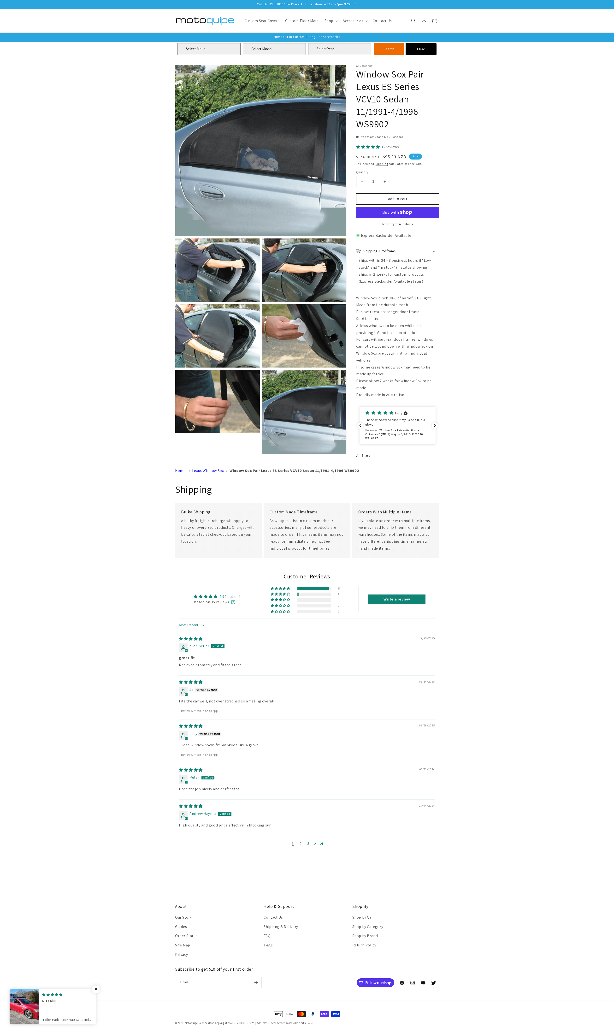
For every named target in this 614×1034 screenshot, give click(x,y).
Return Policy (364, 945)
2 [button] (301, 843)
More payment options (397, 224)
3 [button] (308, 843)
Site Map (182, 945)
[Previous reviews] (360, 425)
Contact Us (273, 917)
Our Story (183, 917)
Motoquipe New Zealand (200, 1023)
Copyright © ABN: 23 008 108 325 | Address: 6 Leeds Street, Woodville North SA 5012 (265, 1023)
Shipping (382, 163)
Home (180, 470)
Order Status (186, 935)
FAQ (267, 935)
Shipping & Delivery (281, 926)
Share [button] (366, 455)
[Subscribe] (256, 982)
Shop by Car (362, 917)
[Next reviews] (435, 425)
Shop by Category (367, 926)
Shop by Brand (365, 935)
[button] (331, 21)
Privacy (181, 954)
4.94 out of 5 (230, 596)
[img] (191, 638)
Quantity (362, 172)
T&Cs (268, 945)
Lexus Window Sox (208, 470)
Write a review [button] (397, 599)
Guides (181, 926)
